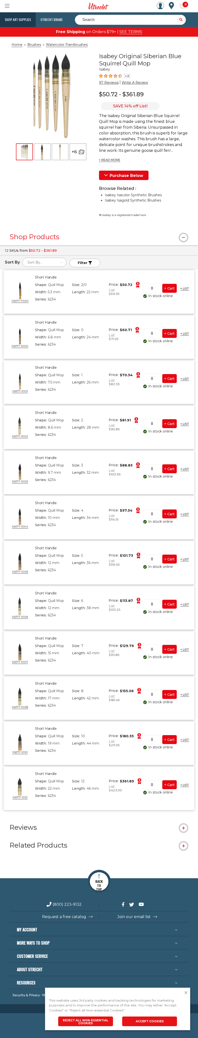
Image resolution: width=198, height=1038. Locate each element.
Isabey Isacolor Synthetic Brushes (133, 195)
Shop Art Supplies (18, 19)
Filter (83, 263)
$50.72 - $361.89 (121, 94)
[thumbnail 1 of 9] (24, 151)
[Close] (186, 993)
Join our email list (134, 917)
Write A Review (135, 82)
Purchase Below (126, 175)
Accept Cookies (150, 1021)
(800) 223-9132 (67, 905)
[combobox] (44, 262)
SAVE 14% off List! (130, 106)
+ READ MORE (109, 160)
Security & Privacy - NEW (31, 995)
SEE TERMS (130, 31)
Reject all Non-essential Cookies (85, 1021)
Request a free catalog (64, 917)
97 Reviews (109, 82)
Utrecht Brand (52, 19)
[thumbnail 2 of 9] (42, 151)
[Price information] (138, 285)
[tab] (99, 237)
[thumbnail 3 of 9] (60, 151)
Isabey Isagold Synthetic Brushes (133, 200)
